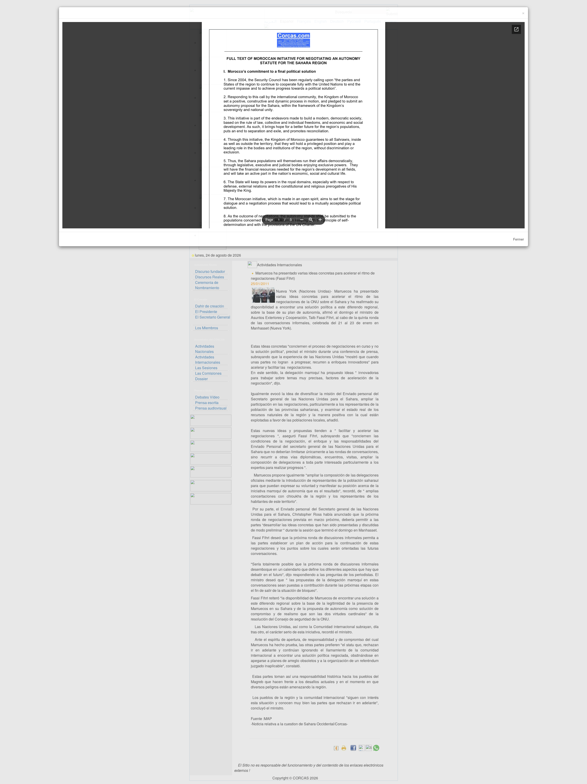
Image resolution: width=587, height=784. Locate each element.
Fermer (518, 239)
